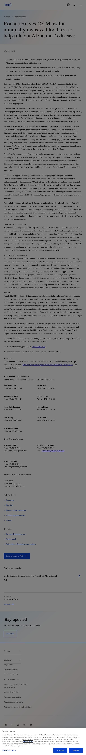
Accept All (60, 750)
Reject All (76, 750)
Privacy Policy (28, 741)
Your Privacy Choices (9, 750)
